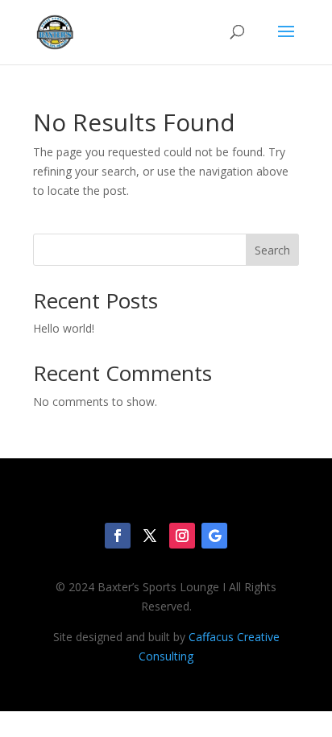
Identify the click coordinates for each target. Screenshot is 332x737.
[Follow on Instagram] (182, 536)
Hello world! (63, 328)
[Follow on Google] (214, 536)
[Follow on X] (150, 536)
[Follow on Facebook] (118, 536)
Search (272, 250)
